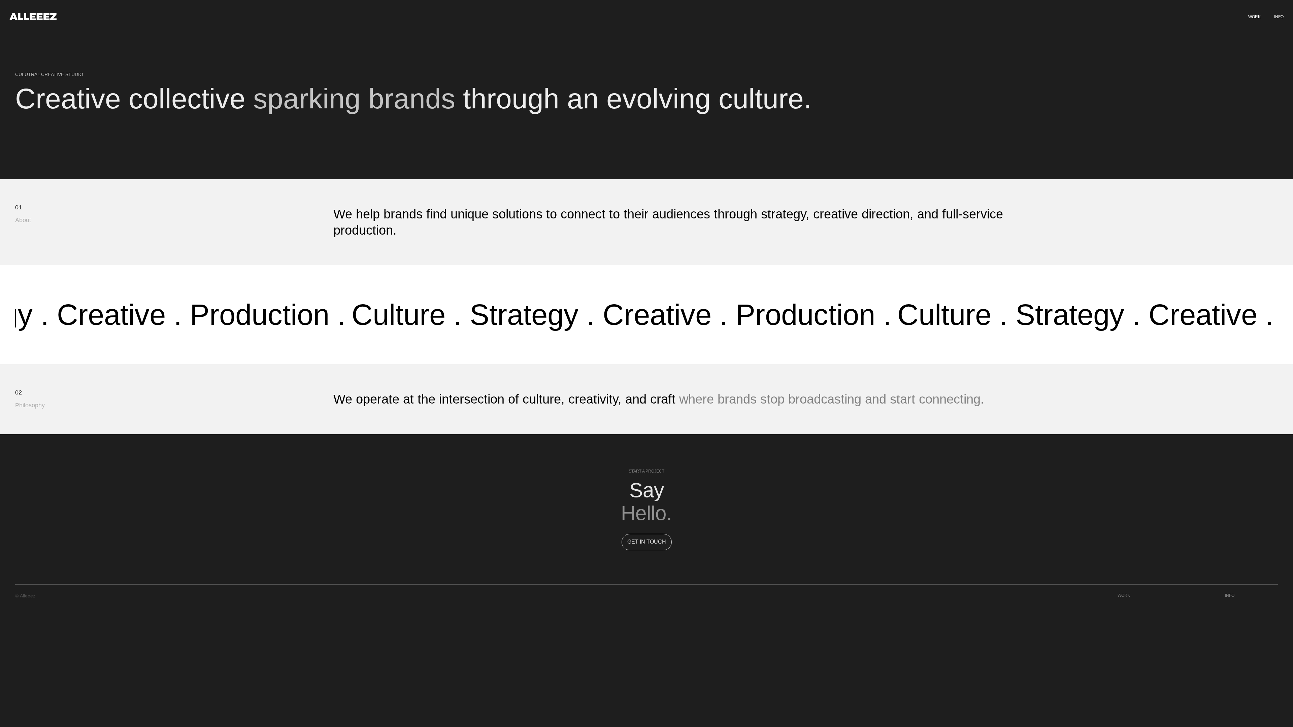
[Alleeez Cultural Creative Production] (33, 17)
